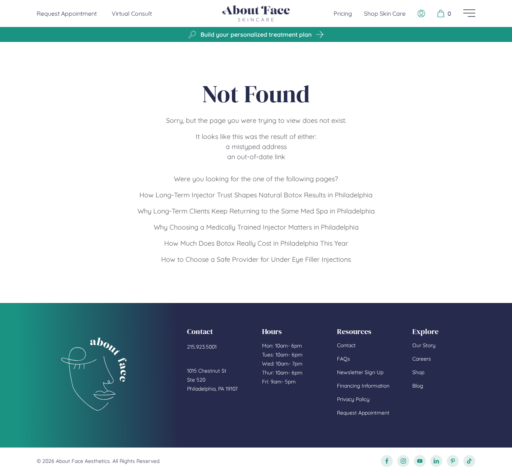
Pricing (343, 13)
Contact (346, 345)
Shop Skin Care (385, 13)
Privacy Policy (353, 399)
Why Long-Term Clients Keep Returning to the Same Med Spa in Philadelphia (256, 211)
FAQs (343, 358)
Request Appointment (67, 13)
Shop (418, 372)
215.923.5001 (202, 346)
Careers (421, 358)
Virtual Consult (132, 13)
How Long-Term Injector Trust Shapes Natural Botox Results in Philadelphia (256, 195)
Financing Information (363, 385)
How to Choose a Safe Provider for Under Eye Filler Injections (256, 259)
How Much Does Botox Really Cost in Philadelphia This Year (256, 243)
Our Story (424, 345)
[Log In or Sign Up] (421, 13)
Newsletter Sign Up (360, 372)
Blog (417, 385)
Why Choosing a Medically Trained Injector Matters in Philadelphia (256, 227)
